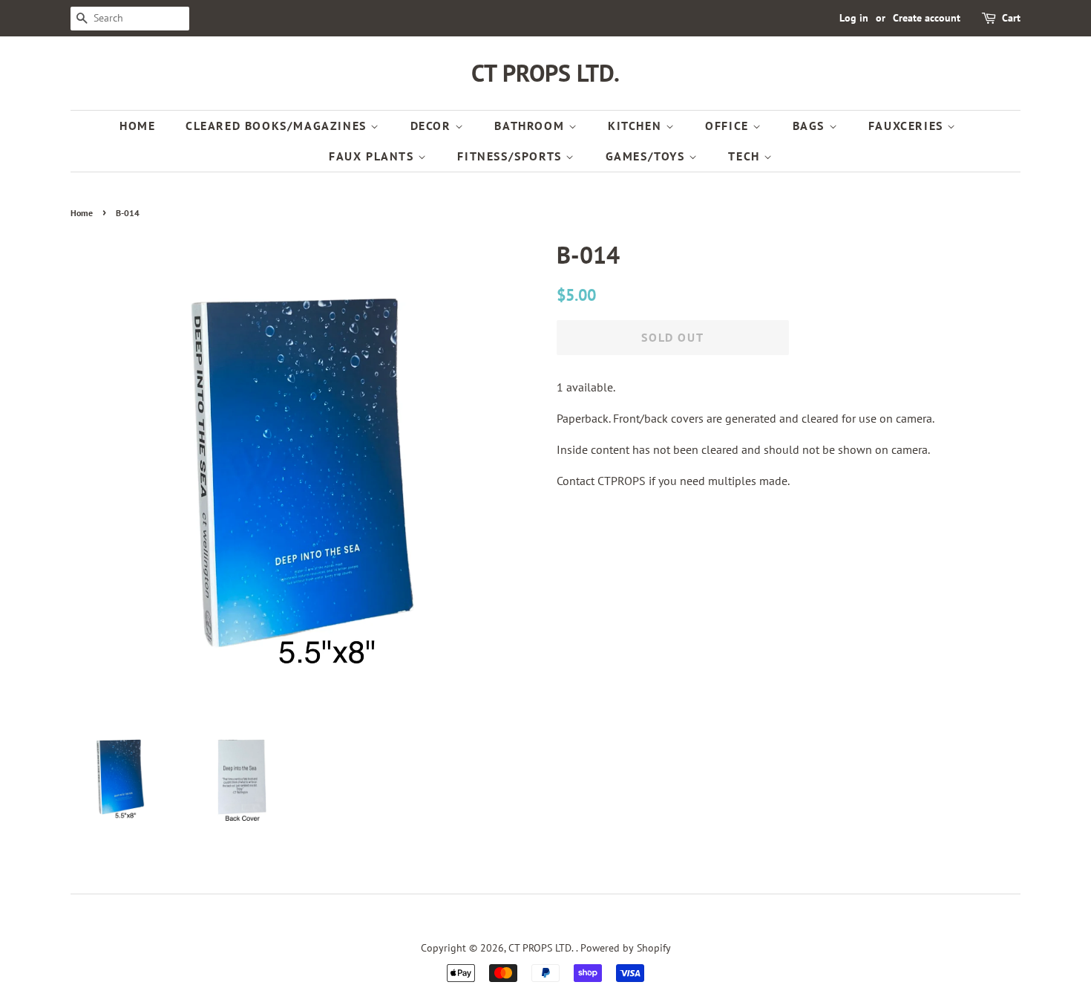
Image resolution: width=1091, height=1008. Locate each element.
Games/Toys (647, 156)
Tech (746, 156)
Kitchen (637, 125)
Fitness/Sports (511, 156)
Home (137, 125)
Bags (811, 125)
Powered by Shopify (625, 948)
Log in (853, 18)
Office (729, 125)
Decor (433, 125)
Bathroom (531, 125)
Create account (926, 18)
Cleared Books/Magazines (278, 125)
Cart (1011, 18)
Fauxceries (908, 125)
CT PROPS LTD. (545, 73)
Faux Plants (373, 156)
